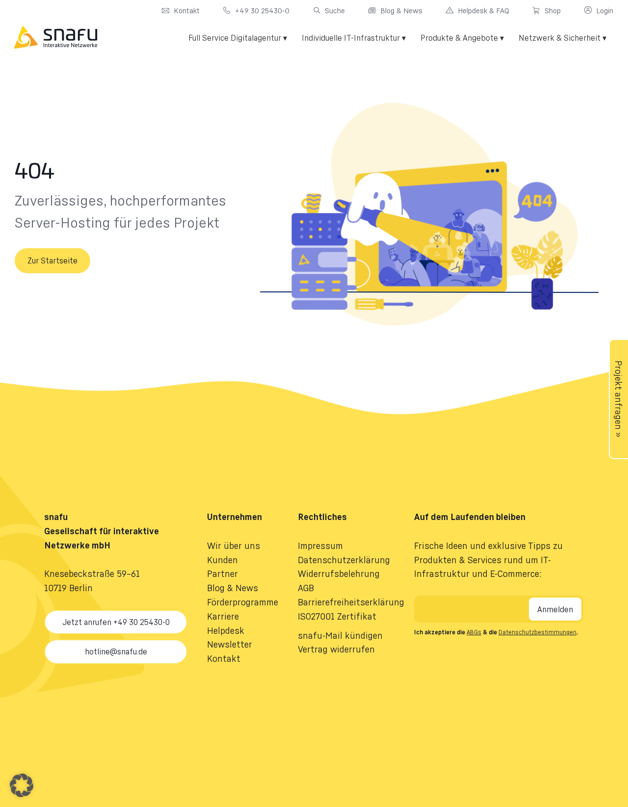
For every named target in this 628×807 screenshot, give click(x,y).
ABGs (474, 632)
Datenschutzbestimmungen (537, 632)
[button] (21, 785)
